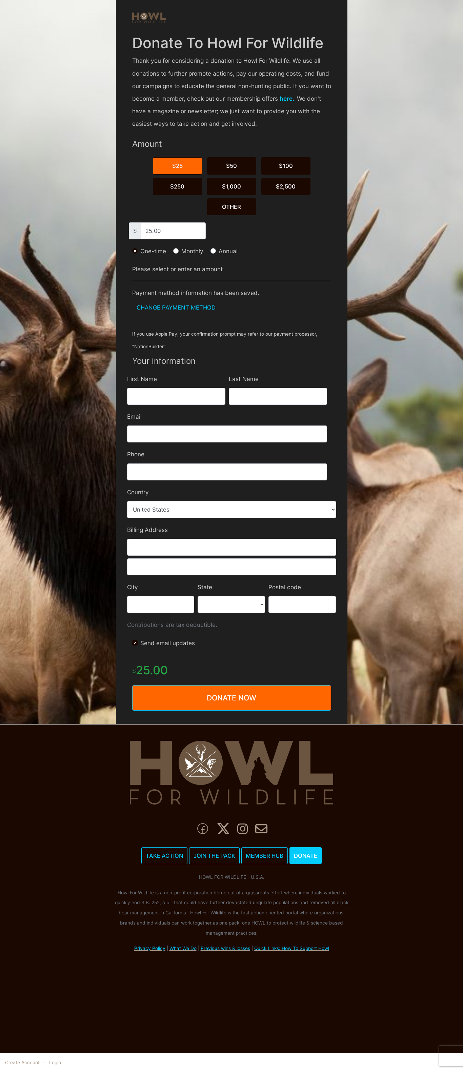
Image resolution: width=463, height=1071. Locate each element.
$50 (231, 165)
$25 (177, 165)
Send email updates (167, 643)
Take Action (164, 855)
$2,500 (286, 186)
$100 (286, 165)
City (132, 587)
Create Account (22, 1062)
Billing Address (147, 529)
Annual (228, 251)
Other (231, 206)
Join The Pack (214, 855)
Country (138, 492)
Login (55, 1062)
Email (134, 416)
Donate (305, 855)
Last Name (244, 378)
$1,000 (231, 186)
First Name (142, 378)
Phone (135, 454)
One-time (153, 251)
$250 (177, 186)
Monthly (192, 251)
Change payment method (176, 307)
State (205, 587)
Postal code (284, 587)
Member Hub (264, 855)
